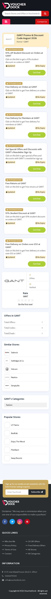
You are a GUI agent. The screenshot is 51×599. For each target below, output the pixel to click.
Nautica (14, 377)
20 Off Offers (34, 541)
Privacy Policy (10, 545)
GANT (26, 42)
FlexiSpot (15, 450)
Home (19, 42)
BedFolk (14, 433)
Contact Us (42, 21)
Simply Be (15, 385)
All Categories (34, 553)
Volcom (14, 369)
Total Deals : (23, 333)
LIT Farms (15, 425)
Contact (8, 553)
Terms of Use (10, 549)
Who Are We (10, 541)
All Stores (32, 549)
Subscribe (36, 492)
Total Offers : (23, 322)
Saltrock (14, 352)
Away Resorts (16, 458)
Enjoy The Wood (18, 441)
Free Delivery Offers (36, 545)
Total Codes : (23, 328)
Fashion (9, 405)
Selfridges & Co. (17, 361)
